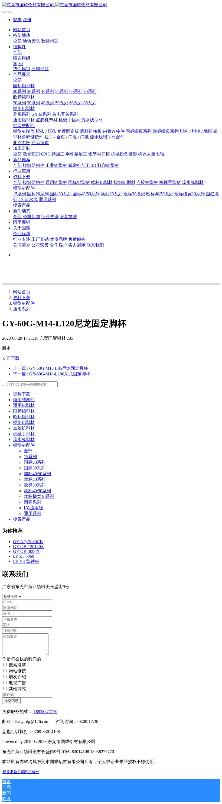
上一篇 (50, 368)
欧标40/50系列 (37, 490)
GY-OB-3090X (26, 551)
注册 (27, 19)
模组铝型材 (24, 422)
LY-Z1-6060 (23, 556)
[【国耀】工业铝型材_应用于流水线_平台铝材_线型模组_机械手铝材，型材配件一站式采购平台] (111, 5)
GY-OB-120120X (28, 546)
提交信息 (11, 701)
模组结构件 (24, 399)
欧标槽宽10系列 (39, 496)
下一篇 (51, 374)
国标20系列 (34, 462)
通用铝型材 (24, 405)
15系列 (30, 456)
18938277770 (45, 711)
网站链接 (17, 671)
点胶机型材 (24, 428)
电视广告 (17, 682)
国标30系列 (34, 468)
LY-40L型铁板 (26, 561)
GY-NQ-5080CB (28, 541)
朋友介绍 (17, 677)
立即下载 (10, 358)
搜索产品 (21, 519)
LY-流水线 (33, 507)
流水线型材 (24, 439)
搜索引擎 (17, 665)
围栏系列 (32, 502)
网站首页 (21, 29)
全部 (17, 41)
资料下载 (21, 297)
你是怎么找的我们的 (21, 659)
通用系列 (21, 309)
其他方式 (17, 688)
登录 (17, 19)
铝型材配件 (24, 303)
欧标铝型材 (24, 416)
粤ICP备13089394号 (20, 771)
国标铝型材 (24, 411)
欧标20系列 (34, 479)
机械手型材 (24, 434)
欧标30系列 (34, 485)
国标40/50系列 (37, 473)
